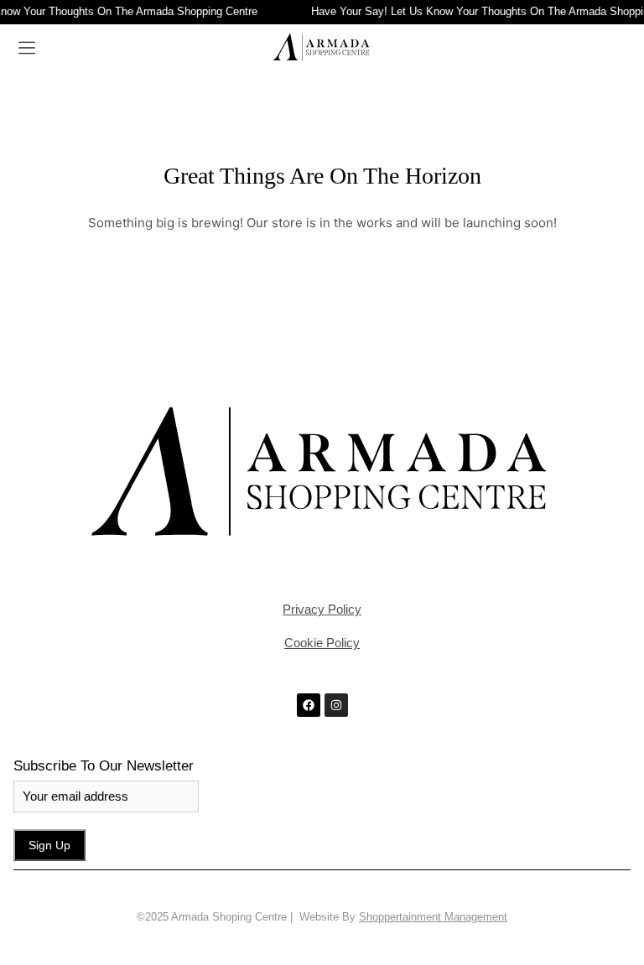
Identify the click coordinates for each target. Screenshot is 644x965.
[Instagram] (336, 705)
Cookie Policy (322, 643)
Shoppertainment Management (433, 917)
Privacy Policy (322, 609)
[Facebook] (308, 705)
